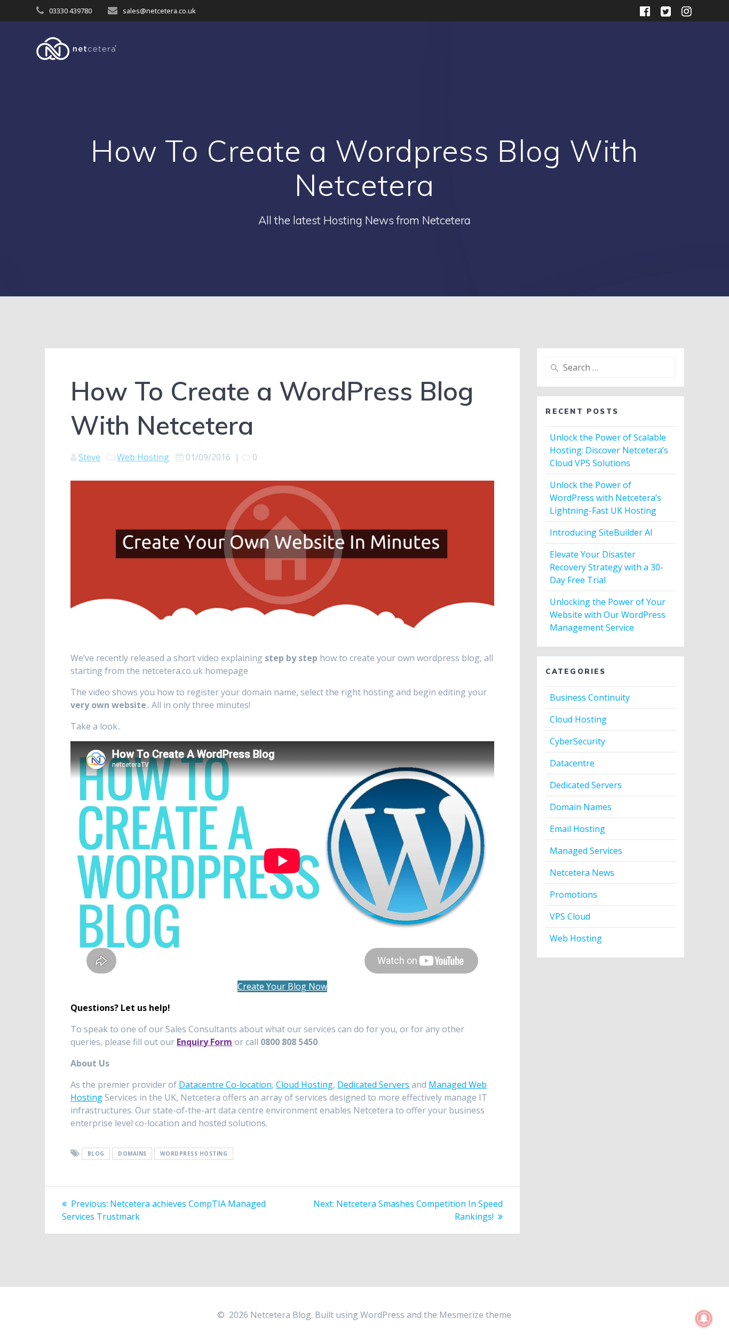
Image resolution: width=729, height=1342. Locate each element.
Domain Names (581, 807)
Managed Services (586, 851)
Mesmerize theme (475, 1315)
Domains (132, 1154)
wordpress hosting (194, 1154)
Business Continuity (590, 697)
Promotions (573, 894)
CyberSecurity (577, 741)
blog (96, 1154)
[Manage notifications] (703, 1318)
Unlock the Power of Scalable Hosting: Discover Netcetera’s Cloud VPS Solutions (609, 450)
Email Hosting (577, 829)
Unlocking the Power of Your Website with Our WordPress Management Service (607, 614)
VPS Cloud (570, 916)
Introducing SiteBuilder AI (601, 532)
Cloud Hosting (304, 1084)
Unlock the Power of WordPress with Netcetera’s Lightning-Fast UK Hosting (605, 497)
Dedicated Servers (373, 1084)
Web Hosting (143, 457)
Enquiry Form (204, 1042)
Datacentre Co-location (225, 1084)
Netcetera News (582, 872)
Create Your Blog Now (282, 986)
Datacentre (572, 763)
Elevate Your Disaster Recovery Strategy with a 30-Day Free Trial (606, 567)
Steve (89, 457)
